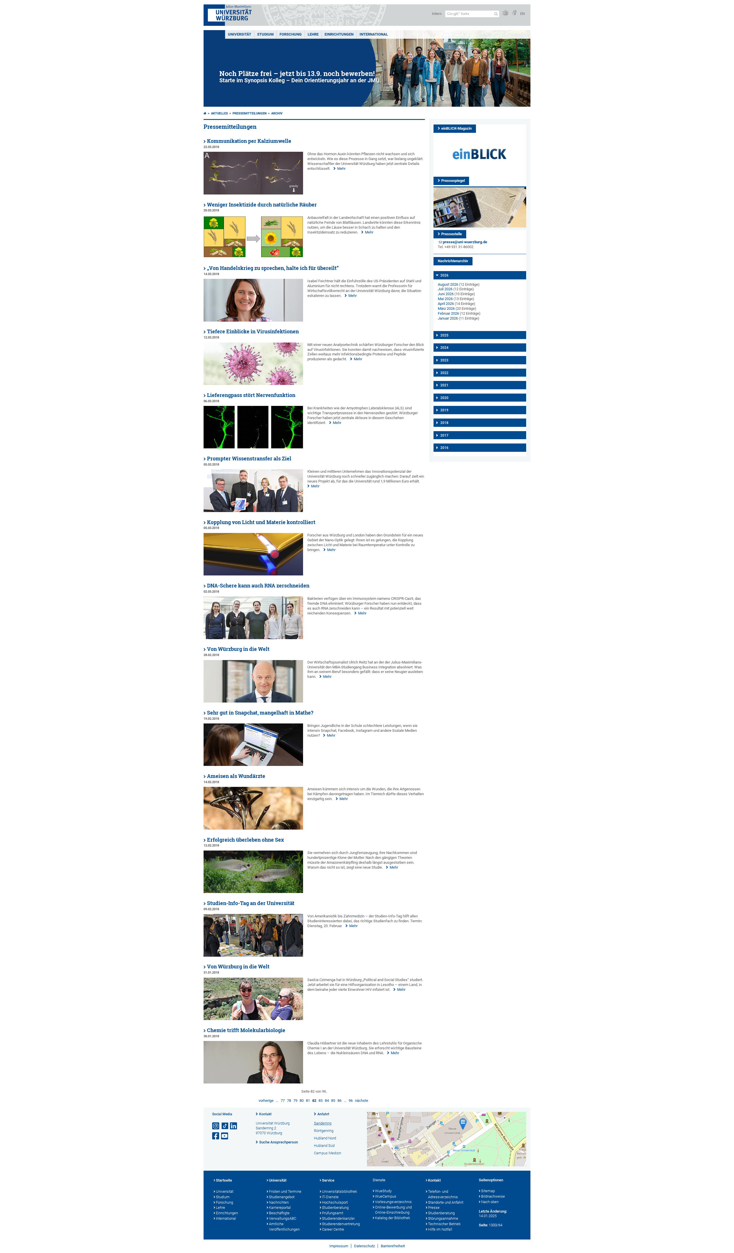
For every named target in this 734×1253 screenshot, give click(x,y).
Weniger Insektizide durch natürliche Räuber (262, 204)
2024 (444, 348)
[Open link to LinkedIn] (234, 1126)
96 (351, 1100)
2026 (444, 275)
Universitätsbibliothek (339, 1191)
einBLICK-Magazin (456, 128)
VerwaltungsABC (282, 1218)
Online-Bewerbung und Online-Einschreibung (393, 1210)
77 (283, 1100)
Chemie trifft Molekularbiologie (246, 1030)
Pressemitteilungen (250, 113)
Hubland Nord (325, 1138)
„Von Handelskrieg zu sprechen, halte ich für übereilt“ (273, 268)
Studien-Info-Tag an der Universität (250, 903)
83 (321, 1100)
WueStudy (383, 1191)
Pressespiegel (453, 180)
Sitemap (488, 1191)
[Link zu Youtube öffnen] (225, 1136)
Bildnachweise (493, 1196)
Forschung (291, 34)
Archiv (276, 113)
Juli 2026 (445, 289)
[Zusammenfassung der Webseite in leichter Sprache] (505, 13)
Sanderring (322, 1123)
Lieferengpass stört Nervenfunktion (251, 395)
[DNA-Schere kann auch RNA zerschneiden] (253, 638)
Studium (265, 34)
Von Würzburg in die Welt (238, 649)
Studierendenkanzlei (338, 1218)
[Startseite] (205, 113)
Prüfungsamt (332, 1213)
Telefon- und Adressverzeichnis (443, 1194)
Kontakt (265, 1114)
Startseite (224, 1180)
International (374, 34)
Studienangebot (281, 1197)
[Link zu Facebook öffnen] (216, 1136)
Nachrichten (279, 1202)
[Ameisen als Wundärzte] (253, 828)
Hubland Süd (324, 1145)
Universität (239, 34)
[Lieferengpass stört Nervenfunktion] (253, 447)
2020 (444, 398)
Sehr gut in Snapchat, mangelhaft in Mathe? (260, 712)
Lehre (313, 34)
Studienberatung (335, 1207)
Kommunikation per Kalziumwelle (249, 141)
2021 (444, 385)
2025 (444, 335)
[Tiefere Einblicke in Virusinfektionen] (253, 384)
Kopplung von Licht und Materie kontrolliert (261, 522)
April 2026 (446, 303)
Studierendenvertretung (341, 1224)
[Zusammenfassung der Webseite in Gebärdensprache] (514, 13)
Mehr (341, 168)
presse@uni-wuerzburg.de (465, 242)
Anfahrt (323, 1114)
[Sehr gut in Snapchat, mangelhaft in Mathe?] (253, 764)
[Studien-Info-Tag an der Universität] (253, 955)
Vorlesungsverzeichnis (393, 1202)
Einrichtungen (339, 34)
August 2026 (448, 284)
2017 (444, 435)
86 (339, 1100)
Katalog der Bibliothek (392, 1218)
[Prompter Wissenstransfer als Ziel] (253, 511)
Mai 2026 (445, 299)
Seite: (483, 1225)
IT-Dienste (330, 1197)
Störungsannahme (443, 1218)
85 (333, 1100)
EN (522, 13)
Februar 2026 (448, 313)
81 (308, 1100)
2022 (444, 373)
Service (328, 1180)
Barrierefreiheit (393, 1246)
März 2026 (446, 308)
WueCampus (385, 1196)
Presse (434, 1207)
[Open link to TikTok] (225, 1126)
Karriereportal (280, 1207)
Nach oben (490, 1202)
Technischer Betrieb (444, 1224)
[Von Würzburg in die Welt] (253, 701)
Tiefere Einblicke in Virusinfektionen (253, 331)
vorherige (266, 1100)
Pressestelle (451, 234)
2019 (444, 410)
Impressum (338, 1246)
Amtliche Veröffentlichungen (284, 1226)
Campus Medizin (327, 1153)
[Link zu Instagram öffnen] (216, 1126)
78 (289, 1100)
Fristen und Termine (285, 1191)
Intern (437, 13)
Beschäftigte (279, 1213)
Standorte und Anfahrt (445, 1202)
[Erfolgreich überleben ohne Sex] (253, 892)
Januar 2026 (448, 318)
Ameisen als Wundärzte (236, 776)
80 (302, 1100)
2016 (444, 448)
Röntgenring (323, 1131)
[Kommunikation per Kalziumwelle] (253, 193)
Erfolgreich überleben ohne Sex (245, 839)
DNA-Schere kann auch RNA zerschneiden (258, 585)
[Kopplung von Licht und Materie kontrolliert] (253, 574)
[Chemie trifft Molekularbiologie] (253, 1082)
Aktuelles (219, 113)
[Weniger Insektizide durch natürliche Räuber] (253, 256)
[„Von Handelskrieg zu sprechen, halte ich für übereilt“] (253, 320)
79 (295, 1100)
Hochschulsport (335, 1202)
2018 (444, 423)
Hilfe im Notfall (440, 1229)
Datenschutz (364, 1246)
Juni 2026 (446, 294)
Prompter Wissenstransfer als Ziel (249, 458)
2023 (444, 360)
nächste (361, 1100)
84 (327, 1100)
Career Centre (333, 1229)
